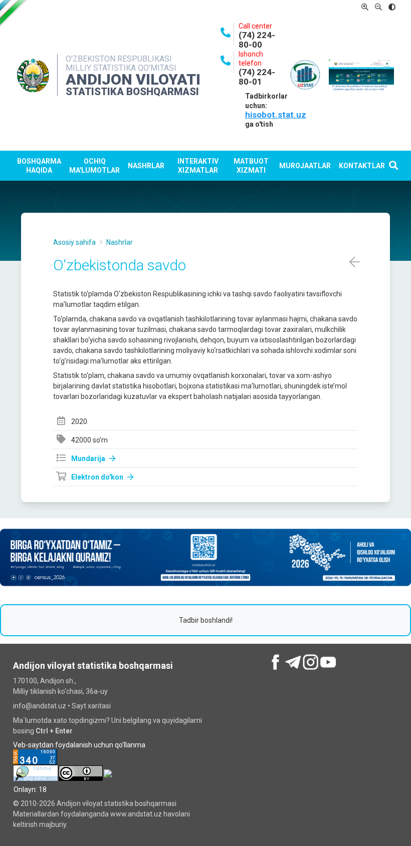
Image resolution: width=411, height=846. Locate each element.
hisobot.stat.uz (275, 115)
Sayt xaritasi (91, 706)
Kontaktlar (362, 166)
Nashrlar (146, 166)
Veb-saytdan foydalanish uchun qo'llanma (79, 745)
